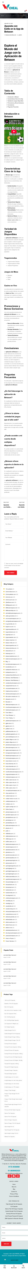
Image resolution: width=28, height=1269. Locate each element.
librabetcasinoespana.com (12, 755)
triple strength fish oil (9, 1126)
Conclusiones (11, 105)
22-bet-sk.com (9, 597)
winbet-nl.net (9, 927)
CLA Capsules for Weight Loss (11, 1023)
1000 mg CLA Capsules (10, 1000)
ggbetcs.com (9, 726)
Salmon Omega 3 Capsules (11, 1120)
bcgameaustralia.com (11, 629)
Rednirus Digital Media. (20, 1255)
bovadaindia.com (10, 667)
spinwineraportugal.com (11, 860)
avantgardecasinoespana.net (13, 621)
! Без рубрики (9, 589)
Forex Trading (9, 718)
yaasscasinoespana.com (12, 935)
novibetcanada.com (10, 801)
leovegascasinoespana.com (12, 753)
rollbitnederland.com (11, 836)
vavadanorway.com (10, 909)
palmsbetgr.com (9, 820)
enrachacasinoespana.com (12, 707)
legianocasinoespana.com (12, 750)
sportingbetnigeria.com (11, 874)
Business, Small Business (12, 677)
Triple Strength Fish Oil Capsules (12, 1130)
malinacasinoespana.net (12, 769)
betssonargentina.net (11, 645)
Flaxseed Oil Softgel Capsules (11, 1067)
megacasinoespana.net (11, 774)
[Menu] (14, 2)
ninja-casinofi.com (10, 793)
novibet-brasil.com (10, 796)
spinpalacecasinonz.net (11, 849)
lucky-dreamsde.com (11, 766)
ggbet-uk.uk (8, 723)
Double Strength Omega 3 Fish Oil (12, 1040)
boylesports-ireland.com (11, 669)
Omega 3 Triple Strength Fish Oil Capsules (12, 1094)
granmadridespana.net (11, 737)
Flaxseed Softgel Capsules (11, 1073)
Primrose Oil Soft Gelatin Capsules (12, 1110)
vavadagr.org (9, 903)
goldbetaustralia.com (11, 731)
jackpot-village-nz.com (11, 739)
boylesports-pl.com (10, 672)
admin (20, 35)
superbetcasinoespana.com (12, 879)
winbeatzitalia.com (10, 919)
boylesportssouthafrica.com (12, 675)
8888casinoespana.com (11, 608)
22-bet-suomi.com (10, 599)
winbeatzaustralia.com (11, 917)
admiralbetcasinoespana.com (13, 613)
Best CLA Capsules (9, 1007)
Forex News (9, 712)
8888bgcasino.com (10, 605)
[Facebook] (14, 1176)
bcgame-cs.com (9, 626)
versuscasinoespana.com (12, 911)
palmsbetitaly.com (10, 822)
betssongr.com (9, 653)
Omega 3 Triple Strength (10, 1090)
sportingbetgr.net (10, 868)
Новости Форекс (10, 938)
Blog (7, 661)
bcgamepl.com (9, 634)
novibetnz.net (9, 804)
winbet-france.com (10, 925)
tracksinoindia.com (10, 892)
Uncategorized (9, 895)
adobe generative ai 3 (11, 616)
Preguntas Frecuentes (13, 107)
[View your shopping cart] (25, 11)
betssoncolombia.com (11, 35)
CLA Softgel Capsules (9, 1027)
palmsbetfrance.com (11, 817)
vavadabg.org (9, 900)
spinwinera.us (9, 852)
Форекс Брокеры (10, 941)
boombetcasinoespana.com (12, 664)
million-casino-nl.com (11, 785)
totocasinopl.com (10, 887)
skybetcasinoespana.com (12, 844)
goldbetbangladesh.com (11, 734)
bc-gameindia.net (10, 624)
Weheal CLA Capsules (10, 1136)
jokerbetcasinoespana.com (12, 745)
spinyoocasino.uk (10, 863)
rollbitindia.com (9, 833)
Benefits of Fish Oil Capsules (11, 1003)
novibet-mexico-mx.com (11, 798)
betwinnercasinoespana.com (13, 659)
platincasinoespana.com (12, 825)
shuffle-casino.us (10, 841)
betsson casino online (13, 220)
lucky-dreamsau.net (10, 763)
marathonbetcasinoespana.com (13, 771)
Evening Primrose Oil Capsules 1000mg (13, 1053)
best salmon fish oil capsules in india (13, 1010)
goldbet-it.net (9, 728)
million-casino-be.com (11, 780)
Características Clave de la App (15, 99)
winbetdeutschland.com (11, 930)
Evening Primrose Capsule (10, 1043)
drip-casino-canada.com (12, 696)
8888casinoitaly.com (11, 610)
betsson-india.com (10, 642)
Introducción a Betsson (13, 97)
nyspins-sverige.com (11, 806)
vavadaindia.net (9, 906)
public (7, 831)
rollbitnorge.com (10, 839)
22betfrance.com (10, 602)
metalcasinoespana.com (12, 777)
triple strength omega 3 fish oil (11, 1133)
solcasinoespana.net (11, 847)
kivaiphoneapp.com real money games (13, 1080)
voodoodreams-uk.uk (11, 914)
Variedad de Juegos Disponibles (15, 101)
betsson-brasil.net (10, 640)
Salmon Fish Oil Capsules (10, 1116)
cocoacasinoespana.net (11, 688)
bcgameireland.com (10, 632)
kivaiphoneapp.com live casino (11, 1077)
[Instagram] (18, 1176)
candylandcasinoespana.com (13, 683)
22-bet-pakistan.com (11, 594)
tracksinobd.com (10, 890)
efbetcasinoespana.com (11, 704)
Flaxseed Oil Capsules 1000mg (12, 1063)
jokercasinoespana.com (11, 747)
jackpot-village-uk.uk (11, 742)
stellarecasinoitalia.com (11, 876)
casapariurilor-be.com (11, 685)
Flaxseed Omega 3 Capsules (11, 1070)
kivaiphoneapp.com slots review (12, 1083)
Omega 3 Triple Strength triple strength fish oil (13, 1100)
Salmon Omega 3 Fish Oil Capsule (12, 1123)
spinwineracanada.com (11, 855)
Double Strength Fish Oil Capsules (12, 1033)
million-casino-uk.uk (10, 788)
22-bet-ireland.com (10, 591)
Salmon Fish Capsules (10, 1113)
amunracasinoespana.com (12, 618)
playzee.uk (8, 828)
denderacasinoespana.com (12, 694)
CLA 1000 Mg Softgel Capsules (12, 1020)
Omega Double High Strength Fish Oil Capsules (13, 1105)
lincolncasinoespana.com (12, 758)
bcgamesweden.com (11, 637)
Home (2, 15)
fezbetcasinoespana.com (12, 710)
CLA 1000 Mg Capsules (10, 1017)
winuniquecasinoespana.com (13, 933)
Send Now (6, 1244)
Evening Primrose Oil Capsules (12, 1050)
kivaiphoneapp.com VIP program (12, 1087)
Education (8, 702)
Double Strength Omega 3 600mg (12, 1037)
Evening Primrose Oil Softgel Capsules (13, 1057)
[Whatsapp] (9, 1176)
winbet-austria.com (10, 922)
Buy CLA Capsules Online (10, 1013)
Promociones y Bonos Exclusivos (16, 103)
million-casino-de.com (11, 782)
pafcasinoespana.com (11, 812)
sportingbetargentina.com (12, 866)
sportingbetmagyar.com (11, 871)
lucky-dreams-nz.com (11, 761)
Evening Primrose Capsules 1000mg (13, 1047)
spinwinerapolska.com (11, 857)
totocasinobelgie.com (11, 882)
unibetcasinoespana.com (12, 898)
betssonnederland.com (11, 656)
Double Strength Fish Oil (10, 1030)
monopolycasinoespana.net (12, 790)
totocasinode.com (10, 884)
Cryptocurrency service (11, 691)
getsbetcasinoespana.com (12, 720)
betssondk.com (9, 651)
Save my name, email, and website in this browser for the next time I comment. (13, 565)
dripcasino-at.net (10, 699)
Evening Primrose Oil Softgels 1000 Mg (13, 1060)
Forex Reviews (9, 715)
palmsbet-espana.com (11, 814)
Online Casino (9, 809)
